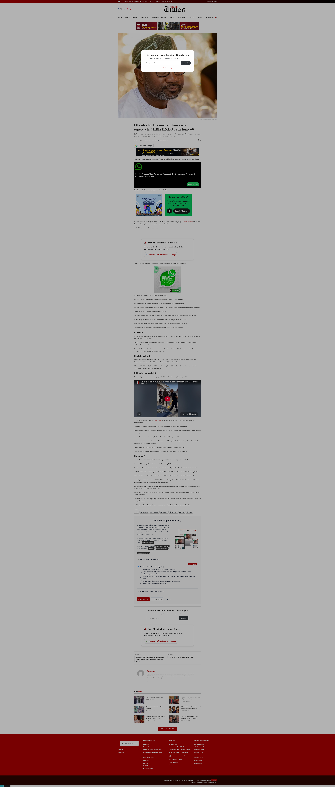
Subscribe (186, 63)
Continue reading (167, 68)
